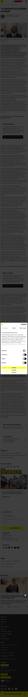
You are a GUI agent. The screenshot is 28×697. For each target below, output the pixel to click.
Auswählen (14, 370)
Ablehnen (14, 372)
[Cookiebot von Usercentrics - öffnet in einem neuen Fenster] (21, 324)
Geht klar (14, 367)
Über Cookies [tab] (23, 328)
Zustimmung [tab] (5, 328)
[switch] (25, 355)
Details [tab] (14, 328)
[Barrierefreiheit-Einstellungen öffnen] (25, 595)
